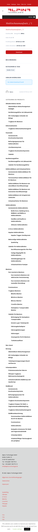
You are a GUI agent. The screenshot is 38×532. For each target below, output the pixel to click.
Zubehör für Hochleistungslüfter (18, 165)
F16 (3, 515)
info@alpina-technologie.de (10, 466)
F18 (3, 517)
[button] (31, 17)
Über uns (23, 4)
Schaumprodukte (11, 367)
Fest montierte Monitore (16, 272)
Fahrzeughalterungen (18, 330)
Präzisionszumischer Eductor (17, 370)
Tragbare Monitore (14, 291)
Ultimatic (4, 494)
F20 (3, 519)
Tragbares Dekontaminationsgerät (19, 128)
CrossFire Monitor (16, 304)
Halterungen (15, 333)
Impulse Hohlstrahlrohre (16, 232)
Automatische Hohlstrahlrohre (18, 208)
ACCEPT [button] (27, 529)
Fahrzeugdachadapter (18, 326)
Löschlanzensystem (14, 147)
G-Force (4, 497)
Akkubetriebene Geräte (13, 103)
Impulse (4, 506)
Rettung (8, 349)
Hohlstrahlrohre (11, 205)
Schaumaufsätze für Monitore (18, 201)
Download (19, 52)
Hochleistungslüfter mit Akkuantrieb (20, 112)
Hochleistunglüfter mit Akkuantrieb (19, 161)
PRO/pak (4, 503)
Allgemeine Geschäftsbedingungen (12, 477)
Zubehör (11, 154)
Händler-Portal (10, 70)
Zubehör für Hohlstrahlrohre (17, 246)
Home (8, 4)
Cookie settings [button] (17, 529)
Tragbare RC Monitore (15, 121)
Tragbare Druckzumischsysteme (18, 151)
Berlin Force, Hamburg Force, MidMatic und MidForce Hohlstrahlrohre (20, 213)
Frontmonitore (13, 287)
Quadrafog (14, 242)
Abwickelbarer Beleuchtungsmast (19, 351)
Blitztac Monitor (16, 301)
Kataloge (13, 4)
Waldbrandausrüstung (15, 413)
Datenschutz (5, 481)
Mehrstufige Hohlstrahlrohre (17, 239)
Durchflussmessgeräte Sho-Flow (21, 249)
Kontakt (29, 4)
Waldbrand (9, 386)
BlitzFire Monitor (16, 294)
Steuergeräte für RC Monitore (20, 337)
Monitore (9, 269)
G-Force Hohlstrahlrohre (16, 229)
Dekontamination (11, 126)
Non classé (9, 345)
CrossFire (5, 501)
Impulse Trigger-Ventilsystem (20, 235)
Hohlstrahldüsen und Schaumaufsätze (18, 169)
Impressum (5, 484)
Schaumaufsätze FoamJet (19, 264)
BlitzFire (4, 499)
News (18, 4)
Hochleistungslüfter (12, 158)
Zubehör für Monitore (15, 314)
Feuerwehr (9, 133)
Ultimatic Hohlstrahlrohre (19, 225)
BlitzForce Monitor (17, 297)
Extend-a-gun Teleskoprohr (20, 323)
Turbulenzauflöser (17, 340)
